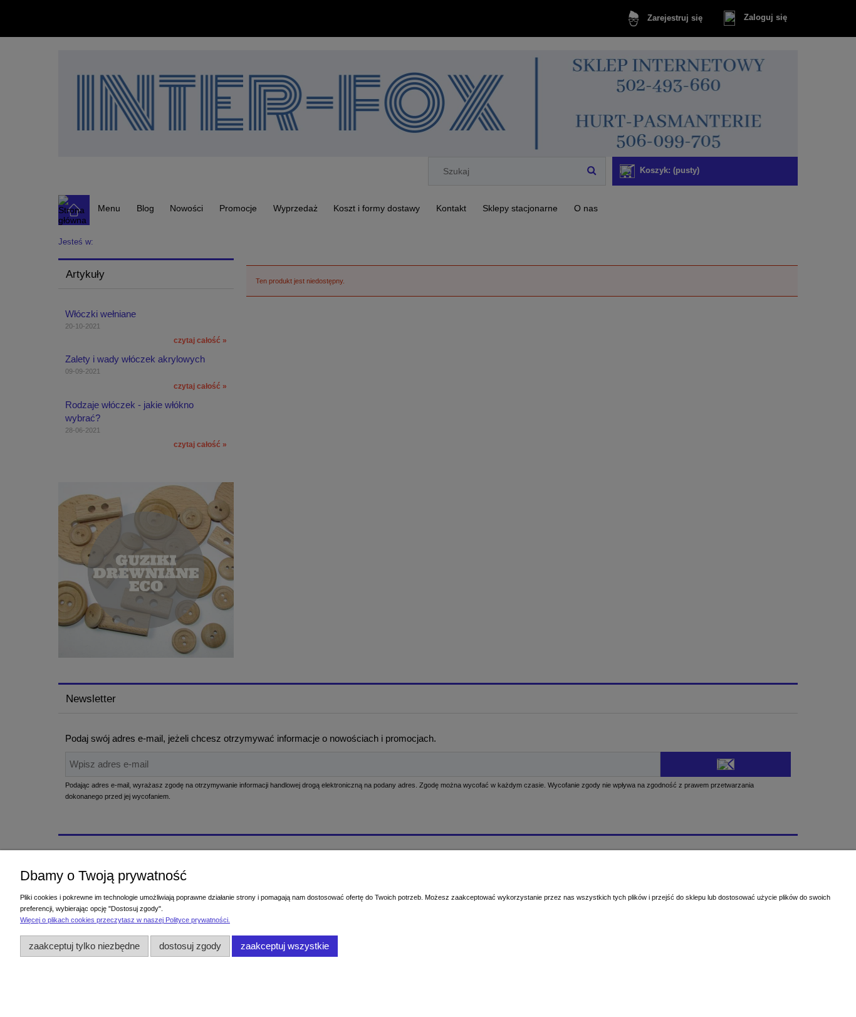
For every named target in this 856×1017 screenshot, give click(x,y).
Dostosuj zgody (190, 946)
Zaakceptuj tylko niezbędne (84, 946)
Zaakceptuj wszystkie (285, 946)
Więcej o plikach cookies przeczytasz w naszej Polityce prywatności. (125, 920)
